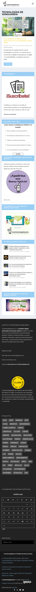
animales (19, 420)
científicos (7, 431)
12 (13, 513)
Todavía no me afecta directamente (16, 140)
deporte (6, 435)
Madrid (10, 454)
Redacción (8, 45)
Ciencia (18, 259)
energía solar (28, 439)
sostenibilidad (19, 469)
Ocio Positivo (17, 560)
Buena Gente (17, 558)
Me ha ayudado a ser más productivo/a (17, 131)
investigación (17, 450)
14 (22, 513)
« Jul (3, 529)
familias (13, 446)
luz (4, 454)
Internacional (28, 45)
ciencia (20, 427)
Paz (4, 465)
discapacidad (16, 435)
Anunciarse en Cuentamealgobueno (18, 364)
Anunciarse (12, 567)
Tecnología (26, 251)
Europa (23, 442)
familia (5, 446)
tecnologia (18, 473)
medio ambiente (8, 458)
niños (24, 461)
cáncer (25, 431)
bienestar (13, 424)
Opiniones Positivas (28, 560)
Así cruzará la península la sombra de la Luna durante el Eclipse (20, 265)
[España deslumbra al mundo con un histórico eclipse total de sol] (6, 257)
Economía (21, 45)
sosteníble (7, 473)
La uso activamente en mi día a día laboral (18, 150)
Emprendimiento (7, 560)
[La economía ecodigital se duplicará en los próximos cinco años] (18, 26)
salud (26, 465)
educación (27, 435)
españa (5, 442)
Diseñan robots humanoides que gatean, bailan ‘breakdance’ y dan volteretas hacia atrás (19, 248)
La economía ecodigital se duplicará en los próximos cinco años (18, 41)
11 (9, 513)
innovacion (23, 446)
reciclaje (18, 465)
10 (4, 513)
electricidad (7, 439)
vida (26, 473)
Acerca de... (5, 573)
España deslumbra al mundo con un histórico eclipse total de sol (20, 257)
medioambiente (22, 458)
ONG (30, 461)
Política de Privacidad (24, 573)
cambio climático (9, 427)
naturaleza (15, 461)
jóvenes (28, 450)
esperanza (14, 442)
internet (6, 450)
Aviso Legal (13, 573)
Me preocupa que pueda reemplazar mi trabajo (19, 145)
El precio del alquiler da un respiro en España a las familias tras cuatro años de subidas (20, 284)
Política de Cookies (7, 575)
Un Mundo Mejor (7, 558)
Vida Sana (25, 558)
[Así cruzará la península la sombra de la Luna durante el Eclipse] (6, 265)
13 (18, 513)
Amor (11, 420)
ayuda (5, 424)
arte (26, 420)
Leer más (8, 64)
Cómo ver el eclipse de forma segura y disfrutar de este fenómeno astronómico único (20, 274)
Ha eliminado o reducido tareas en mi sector (18, 135)
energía (17, 439)
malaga (18, 454)
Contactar (5, 567)
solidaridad (7, 469)
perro (10, 465)
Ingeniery (14, 587)
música (5, 461)
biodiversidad (24, 424)
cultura (17, 431)
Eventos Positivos (7, 562)
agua (5, 420)
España (23, 259)
